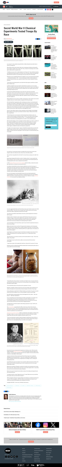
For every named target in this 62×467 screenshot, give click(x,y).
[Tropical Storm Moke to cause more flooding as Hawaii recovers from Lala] (48, 111)
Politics (52, 63)
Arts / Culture (52, 55)
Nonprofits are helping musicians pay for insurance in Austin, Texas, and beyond (54, 95)
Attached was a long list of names (13, 312)
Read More (17, 432)
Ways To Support (48, 452)
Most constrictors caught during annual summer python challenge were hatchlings (54, 75)
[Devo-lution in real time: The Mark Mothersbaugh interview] (48, 57)
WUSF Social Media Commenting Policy (45, 429)
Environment (52, 45)
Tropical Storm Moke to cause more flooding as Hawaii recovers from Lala (53, 111)
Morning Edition (9, 387)
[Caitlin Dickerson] (6, 396)
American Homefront (7, 24)
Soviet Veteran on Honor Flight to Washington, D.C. (12, 411)
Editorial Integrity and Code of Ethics (17, 429)
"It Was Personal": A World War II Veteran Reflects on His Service (14, 417)
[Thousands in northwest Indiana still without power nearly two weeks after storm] (48, 87)
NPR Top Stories (38, 385)
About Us (23, 448)
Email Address (48, 123)
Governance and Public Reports (38, 450)
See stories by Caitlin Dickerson (15, 401)
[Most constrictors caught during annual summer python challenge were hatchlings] (48, 74)
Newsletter (23, 452)
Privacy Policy (48, 454)
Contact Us (23, 450)
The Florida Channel (37, 448)
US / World (22, 385)
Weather (8, 9)
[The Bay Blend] (51, 28)
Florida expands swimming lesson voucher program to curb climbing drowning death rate (54, 66)
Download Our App (49, 450)
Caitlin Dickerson (9, 38)
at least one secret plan (18, 351)
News (4, 9)
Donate (56, 2)
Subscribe (31, 18)
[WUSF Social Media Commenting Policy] (45, 425)
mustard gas (17, 385)
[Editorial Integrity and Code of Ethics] (17, 425)
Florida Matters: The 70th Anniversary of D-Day (11, 414)
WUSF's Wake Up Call (31, 14)
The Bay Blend (51, 34)
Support (34, 9)
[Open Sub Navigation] (5, 9)
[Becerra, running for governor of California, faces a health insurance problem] (48, 103)
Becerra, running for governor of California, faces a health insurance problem (54, 103)
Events (25, 9)
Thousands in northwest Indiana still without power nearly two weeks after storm (54, 87)
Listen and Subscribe (51, 38)
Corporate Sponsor (49, 448)
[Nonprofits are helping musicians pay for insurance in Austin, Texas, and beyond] (48, 95)
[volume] (6, 7)
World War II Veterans (30, 385)
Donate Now (31, 441)
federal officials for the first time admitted (17, 162)
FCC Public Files (36, 452)
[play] (4, 6)
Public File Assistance (37, 454)
